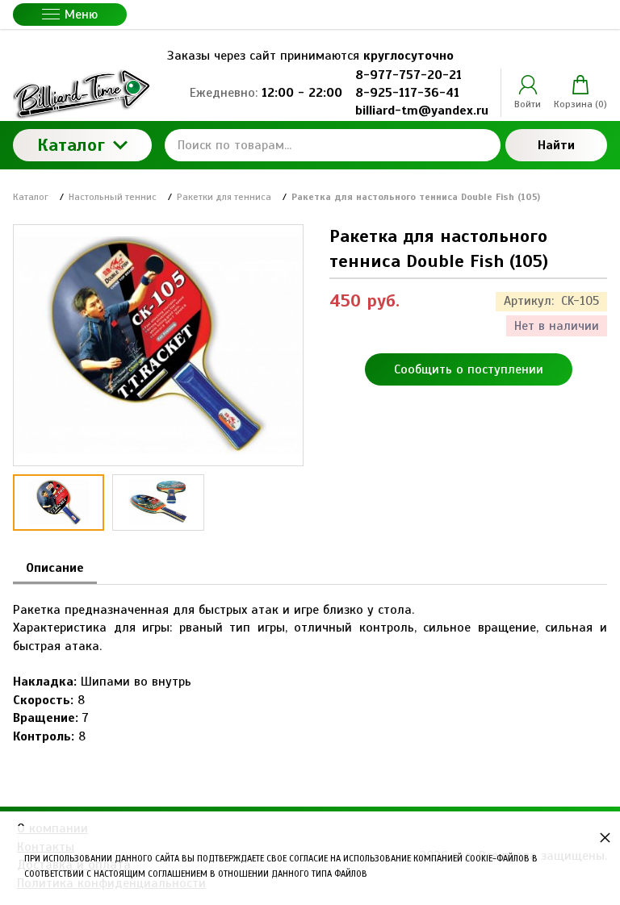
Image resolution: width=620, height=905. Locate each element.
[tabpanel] (310, 665)
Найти (556, 145)
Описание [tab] (55, 568)
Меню (81, 14)
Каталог (71, 145)
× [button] (605, 837)
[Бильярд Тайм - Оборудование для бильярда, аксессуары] (82, 93)
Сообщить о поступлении (468, 369)
